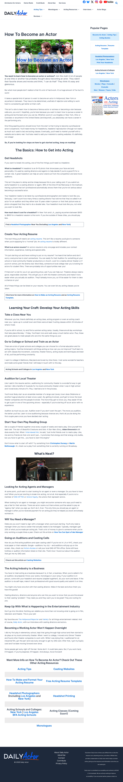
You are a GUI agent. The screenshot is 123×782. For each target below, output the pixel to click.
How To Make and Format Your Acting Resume (24, 681)
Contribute (61, 761)
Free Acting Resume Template (64, 681)
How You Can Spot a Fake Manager (68, 532)
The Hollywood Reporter (28, 619)
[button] (116, 3)
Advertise (61, 755)
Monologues (44, 725)
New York (66, 224)
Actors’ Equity (32, 497)
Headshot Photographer (21, 224)
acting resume (36, 239)
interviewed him (32, 432)
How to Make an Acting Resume (48, 295)
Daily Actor (17, 622)
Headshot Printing (64, 695)
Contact (61, 758)
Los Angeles (53, 224)
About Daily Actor (61, 752)
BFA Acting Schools (24, 714)
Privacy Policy (61, 763)
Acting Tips (24, 669)
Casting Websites (33, 560)
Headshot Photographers (24, 693)
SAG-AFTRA (19, 497)
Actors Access (30, 548)
